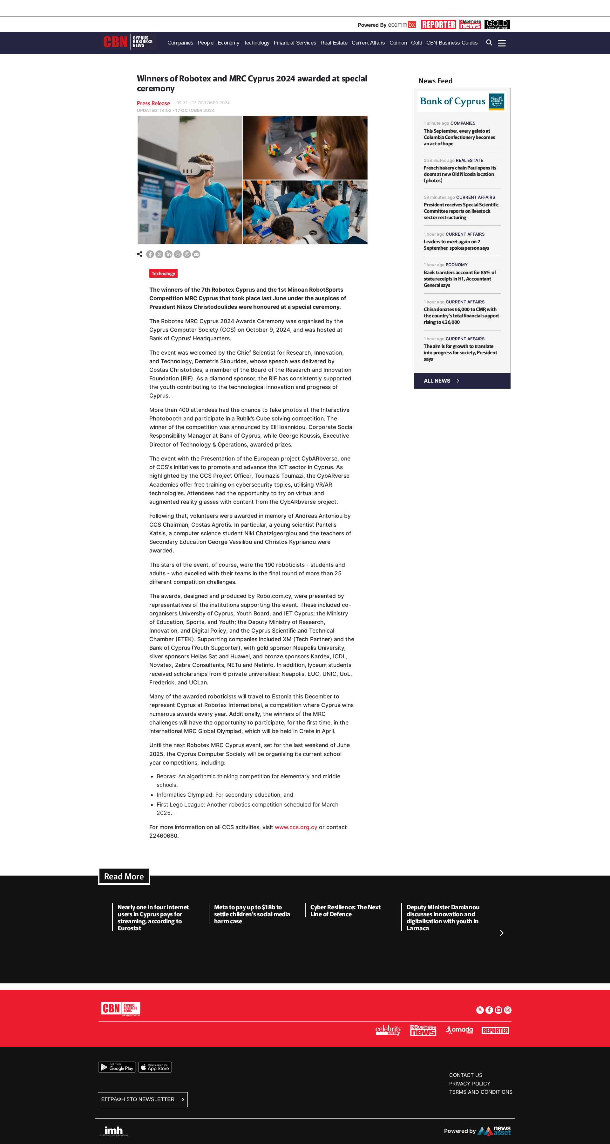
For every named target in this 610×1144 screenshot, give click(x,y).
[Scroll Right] (501, 933)
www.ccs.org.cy (296, 827)
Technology (163, 273)
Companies (463, 123)
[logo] (128, 42)
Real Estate (469, 160)
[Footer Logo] (120, 1009)
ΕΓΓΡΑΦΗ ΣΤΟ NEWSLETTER (138, 1099)
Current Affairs (475, 197)
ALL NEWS (437, 381)
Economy (457, 264)
